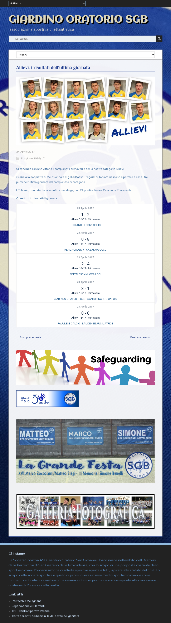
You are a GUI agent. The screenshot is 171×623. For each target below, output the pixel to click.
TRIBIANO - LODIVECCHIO (85, 225)
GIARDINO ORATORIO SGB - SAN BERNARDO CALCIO (85, 298)
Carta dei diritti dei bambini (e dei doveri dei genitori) (45, 616)
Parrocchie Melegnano (26, 601)
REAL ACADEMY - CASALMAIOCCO (85, 249)
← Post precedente (28, 337)
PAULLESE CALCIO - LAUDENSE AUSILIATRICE (85, 323)
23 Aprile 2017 (85, 208)
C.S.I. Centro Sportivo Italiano (31, 611)
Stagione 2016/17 (33, 158)
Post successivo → (142, 337)
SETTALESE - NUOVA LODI (85, 274)
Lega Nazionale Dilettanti (28, 606)
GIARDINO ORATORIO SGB (78, 19)
